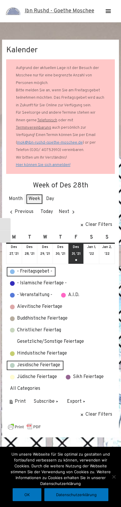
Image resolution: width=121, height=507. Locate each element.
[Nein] (114, 477)
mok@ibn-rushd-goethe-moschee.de (50, 142)
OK (27, 494)
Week (34, 199)
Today (47, 212)
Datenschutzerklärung (76, 494)
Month (16, 199)
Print (17, 403)
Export (74, 401)
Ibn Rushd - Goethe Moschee (59, 11)
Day (50, 199)
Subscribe (44, 401)
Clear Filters (98, 225)
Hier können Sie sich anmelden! (43, 164)
